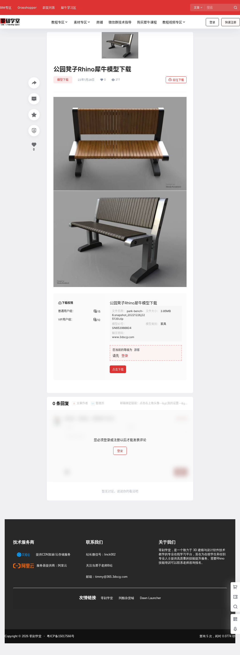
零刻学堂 (107, 598)
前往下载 (178, 80)
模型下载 (62, 79)
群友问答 (49, 7)
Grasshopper (27, 7)
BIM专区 (5, 7)
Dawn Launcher (150, 598)
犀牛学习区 (68, 7)
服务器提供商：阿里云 (51, 565)
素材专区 (80, 22)
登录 (212, 22)
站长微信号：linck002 (101, 554)
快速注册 (230, 22)
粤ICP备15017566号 (60, 636)
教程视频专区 (172, 22)
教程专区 (57, 22)
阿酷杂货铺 (126, 598)
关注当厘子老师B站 (99, 565)
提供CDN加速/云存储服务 (53, 554)
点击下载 (118, 369)
